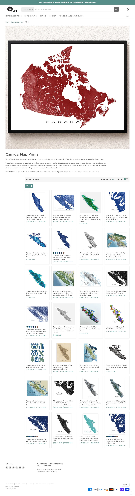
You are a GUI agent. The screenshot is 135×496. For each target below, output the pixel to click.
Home (7, 22)
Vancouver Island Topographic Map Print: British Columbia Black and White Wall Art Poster (90, 403)
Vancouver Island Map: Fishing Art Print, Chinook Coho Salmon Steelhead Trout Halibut (116, 255)
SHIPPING (43, 16)
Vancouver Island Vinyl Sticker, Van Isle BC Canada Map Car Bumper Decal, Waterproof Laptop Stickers (90, 218)
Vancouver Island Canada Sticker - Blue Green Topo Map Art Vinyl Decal (36, 293)
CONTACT (52, 16)
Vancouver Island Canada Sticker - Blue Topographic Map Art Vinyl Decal (36, 255)
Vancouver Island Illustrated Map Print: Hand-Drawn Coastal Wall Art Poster (90, 255)
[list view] (127, 179)
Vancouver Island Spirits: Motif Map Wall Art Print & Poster (35, 366)
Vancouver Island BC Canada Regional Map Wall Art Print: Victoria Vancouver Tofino (62, 217)
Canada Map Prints (17, 22)
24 (107, 179)
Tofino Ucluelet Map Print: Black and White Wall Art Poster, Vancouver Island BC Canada (63, 403)
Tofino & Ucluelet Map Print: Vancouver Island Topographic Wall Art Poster (115, 441)
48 (113, 179)
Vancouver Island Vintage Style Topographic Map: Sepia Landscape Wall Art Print (62, 367)
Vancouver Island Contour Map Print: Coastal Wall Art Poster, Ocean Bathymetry (89, 293)
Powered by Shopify (11, 488)
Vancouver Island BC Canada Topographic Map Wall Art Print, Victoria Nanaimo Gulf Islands (63, 293)
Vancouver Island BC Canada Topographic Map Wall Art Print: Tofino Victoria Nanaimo (36, 217)
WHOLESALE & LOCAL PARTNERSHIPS (71, 16)
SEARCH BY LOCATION (13, 16)
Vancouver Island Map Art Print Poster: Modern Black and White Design (63, 439)
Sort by (28, 179)
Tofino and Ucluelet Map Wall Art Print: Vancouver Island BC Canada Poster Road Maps (117, 217)
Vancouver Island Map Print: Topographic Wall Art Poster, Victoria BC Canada (62, 257)
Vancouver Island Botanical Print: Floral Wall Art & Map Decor (116, 328)
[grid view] (125, 179)
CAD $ (125, 485)
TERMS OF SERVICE (41, 484)
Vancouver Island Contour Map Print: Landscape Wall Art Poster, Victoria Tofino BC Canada (36, 331)
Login (127, 16)
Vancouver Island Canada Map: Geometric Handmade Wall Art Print (116, 403)
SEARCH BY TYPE (30, 16)
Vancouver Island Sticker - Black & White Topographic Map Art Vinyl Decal (116, 367)
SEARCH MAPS (9, 484)
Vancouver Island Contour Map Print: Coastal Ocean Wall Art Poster (35, 403)
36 (110, 179)
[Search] (116, 9)
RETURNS (24, 484)
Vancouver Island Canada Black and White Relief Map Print (116, 292)
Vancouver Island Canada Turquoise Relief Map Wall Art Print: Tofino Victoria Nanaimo (89, 439)
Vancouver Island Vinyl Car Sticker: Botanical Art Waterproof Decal (90, 329)
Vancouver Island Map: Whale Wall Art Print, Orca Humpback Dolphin (89, 367)
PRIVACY (17, 484)
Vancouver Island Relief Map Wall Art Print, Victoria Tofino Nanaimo (36, 440)
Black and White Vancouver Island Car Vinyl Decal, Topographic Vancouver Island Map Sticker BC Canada (63, 330)
